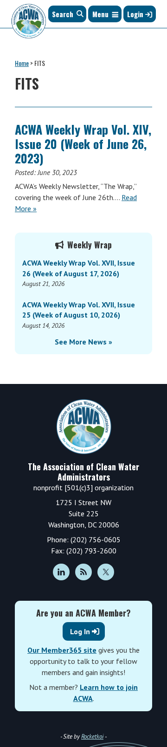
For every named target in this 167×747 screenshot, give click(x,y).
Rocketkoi (92, 737)
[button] (100, 14)
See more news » (83, 341)
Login (136, 14)
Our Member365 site (61, 650)
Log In (80, 631)
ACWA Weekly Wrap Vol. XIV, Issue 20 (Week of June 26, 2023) (83, 143)
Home (22, 63)
